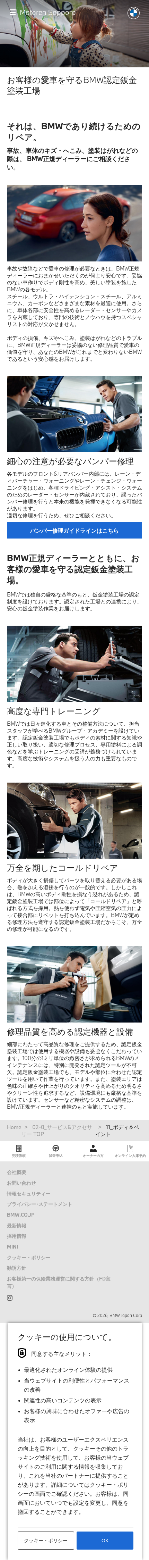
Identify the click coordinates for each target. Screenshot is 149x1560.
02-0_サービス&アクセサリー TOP (56, 1130)
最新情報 (16, 1225)
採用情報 (16, 1236)
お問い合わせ (21, 1182)
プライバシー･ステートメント (39, 1204)
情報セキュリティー (29, 1193)
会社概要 (16, 1172)
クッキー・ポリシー (29, 1257)
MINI (12, 1246)
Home (14, 1127)
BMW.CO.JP (21, 1214)
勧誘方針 (16, 1268)
